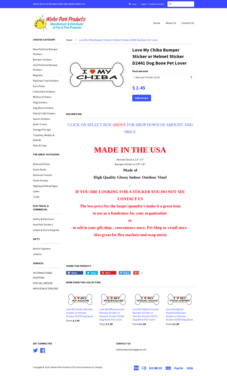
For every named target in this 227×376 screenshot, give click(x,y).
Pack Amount (140, 71)
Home (156, 23)
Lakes (36, 191)
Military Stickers (42, 97)
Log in (144, 3)
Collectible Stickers (44, 91)
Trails (36, 196)
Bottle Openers (42, 248)
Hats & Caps (40, 145)
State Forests (40, 180)
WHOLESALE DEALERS (45, 288)
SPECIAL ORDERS (43, 283)
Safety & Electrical (43, 219)
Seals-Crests (40, 124)
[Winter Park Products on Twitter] (35, 350)
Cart (134, 4)
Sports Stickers (41, 118)
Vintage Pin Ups (42, 129)
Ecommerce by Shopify (91, 367)
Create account (156, 3)
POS (73, 367)
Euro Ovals (39, 86)
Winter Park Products (60, 367)
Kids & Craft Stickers (44, 113)
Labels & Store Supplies (46, 230)
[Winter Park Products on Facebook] (42, 350)
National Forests (42, 175)
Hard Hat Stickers (43, 224)
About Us (171, 23)
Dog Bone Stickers (43, 107)
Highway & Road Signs (45, 186)
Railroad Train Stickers (46, 80)
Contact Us (187, 23)
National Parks (41, 164)
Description (74, 114)
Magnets (38, 75)
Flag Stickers (40, 102)
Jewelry (37, 254)
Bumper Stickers (42, 59)
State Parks (39, 169)
